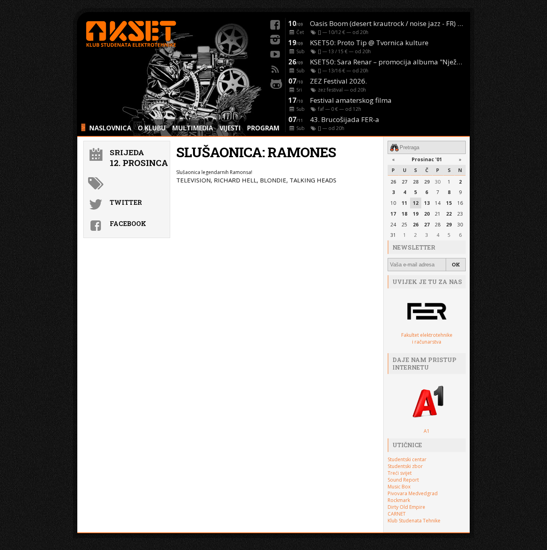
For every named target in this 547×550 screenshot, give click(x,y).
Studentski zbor (405, 466)
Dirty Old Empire (406, 507)
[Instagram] (275, 38)
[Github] (275, 82)
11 (404, 203)
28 (415, 181)
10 (393, 203)
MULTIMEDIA (192, 128)
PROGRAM (263, 128)
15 (449, 203)
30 (437, 181)
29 (427, 181)
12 (415, 203)
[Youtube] (275, 53)
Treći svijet (400, 473)
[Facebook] (275, 23)
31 (393, 235)
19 (415, 213)
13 (427, 203)
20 (427, 213)
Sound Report (403, 479)
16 (460, 203)
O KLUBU (152, 128)
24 (393, 224)
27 (404, 181)
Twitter (126, 202)
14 (437, 203)
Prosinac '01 (427, 159)
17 (393, 213)
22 (449, 213)
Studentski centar (407, 459)
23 (460, 213)
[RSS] (275, 68)
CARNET (397, 513)
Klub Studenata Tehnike (414, 520)
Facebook (128, 223)
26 (393, 181)
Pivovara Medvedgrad (413, 493)
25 (404, 224)
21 (437, 213)
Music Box (399, 486)
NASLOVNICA (110, 128)
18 (404, 213)
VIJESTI (230, 128)
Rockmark (399, 500)
